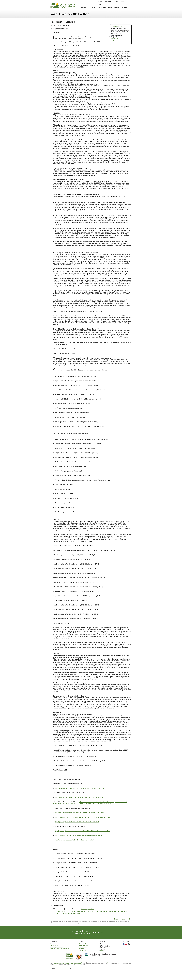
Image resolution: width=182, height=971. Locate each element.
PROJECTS (83, 7)
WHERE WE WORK (101, 7)
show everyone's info (87, 909)
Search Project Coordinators (56, 947)
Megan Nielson (115, 38)
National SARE (82, 944)
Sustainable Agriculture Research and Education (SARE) (73, 962)
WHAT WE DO (91, 7)
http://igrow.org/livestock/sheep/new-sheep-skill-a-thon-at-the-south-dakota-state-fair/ (82, 817)
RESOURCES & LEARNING (120, 7)
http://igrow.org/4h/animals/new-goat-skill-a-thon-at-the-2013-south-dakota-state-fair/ (82, 831)
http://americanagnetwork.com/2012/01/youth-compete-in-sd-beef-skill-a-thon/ (80, 788)
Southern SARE (82, 948)
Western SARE (82, 950)
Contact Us (101, 950)
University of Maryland (108, 962)
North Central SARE (83, 945)
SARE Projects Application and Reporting (59, 948)
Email (113, 40)
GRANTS (110, 7)
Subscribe (96, 932)
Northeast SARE (83, 947)
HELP (130, 7)
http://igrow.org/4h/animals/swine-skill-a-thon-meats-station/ (74, 840)
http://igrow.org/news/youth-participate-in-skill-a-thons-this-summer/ (77, 822)
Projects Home (53, 944)
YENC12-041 (118, 26)
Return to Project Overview (123, 919)
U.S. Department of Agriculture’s (58, 963)
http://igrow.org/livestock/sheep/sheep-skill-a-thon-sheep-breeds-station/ (78, 835)
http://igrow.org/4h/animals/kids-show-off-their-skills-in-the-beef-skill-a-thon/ (79, 813)
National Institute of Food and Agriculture (73, 963)
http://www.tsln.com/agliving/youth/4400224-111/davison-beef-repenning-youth (80, 797)
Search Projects (54, 945)
